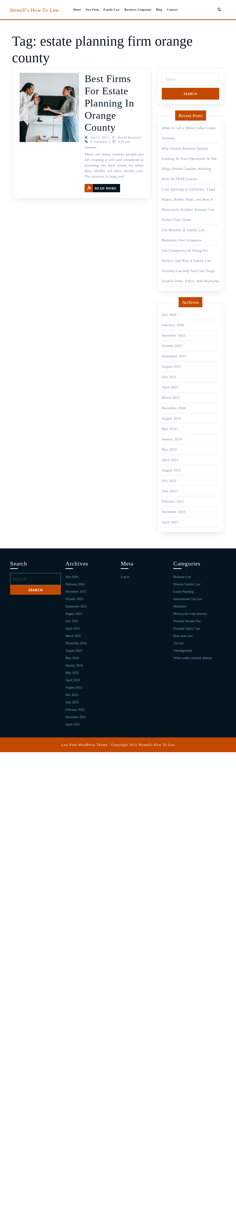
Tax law (178, 643)
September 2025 (174, 356)
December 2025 (173, 335)
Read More (107, 187)
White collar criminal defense (192, 658)
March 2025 (171, 397)
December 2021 (173, 512)
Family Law (111, 9)
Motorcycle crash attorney (190, 613)
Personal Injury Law (186, 628)
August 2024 (171, 418)
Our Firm (92, 9)
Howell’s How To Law (34, 10)
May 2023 (169, 449)
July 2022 (169, 480)
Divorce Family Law (187, 584)
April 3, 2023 (99, 137)
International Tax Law (187, 599)
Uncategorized (182, 650)
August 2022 (171, 470)
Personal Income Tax (187, 621)
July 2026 (169, 315)
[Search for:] (190, 80)
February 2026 (173, 325)
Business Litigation (137, 9)
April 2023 (170, 460)
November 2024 (174, 408)
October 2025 (172, 346)
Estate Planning (183, 591)
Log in (125, 577)
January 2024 (172, 439)
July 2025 (169, 377)
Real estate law (183, 636)
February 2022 (173, 501)
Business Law (182, 577)
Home (77, 9)
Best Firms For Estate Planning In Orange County (109, 103)
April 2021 (170, 522)
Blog (159, 9)
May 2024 (169, 429)
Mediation (179, 606)
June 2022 (169, 491)
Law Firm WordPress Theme (84, 745)
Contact (172, 9)
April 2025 (170, 387)
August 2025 (171, 366)
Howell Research (129, 137)
